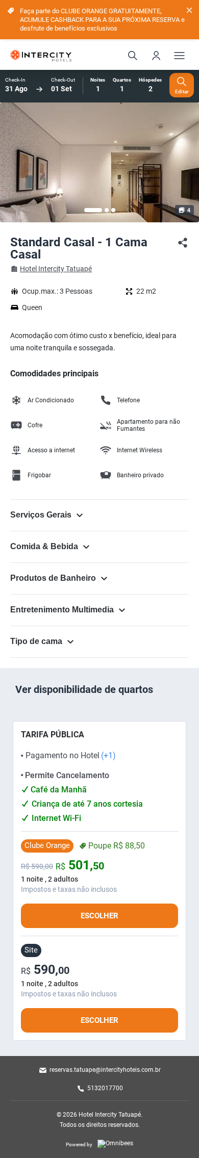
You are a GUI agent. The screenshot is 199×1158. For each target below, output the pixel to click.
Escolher (99, 915)
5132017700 (105, 1088)
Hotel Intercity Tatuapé (56, 269)
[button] (93, 210)
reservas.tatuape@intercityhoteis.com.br (105, 1069)
